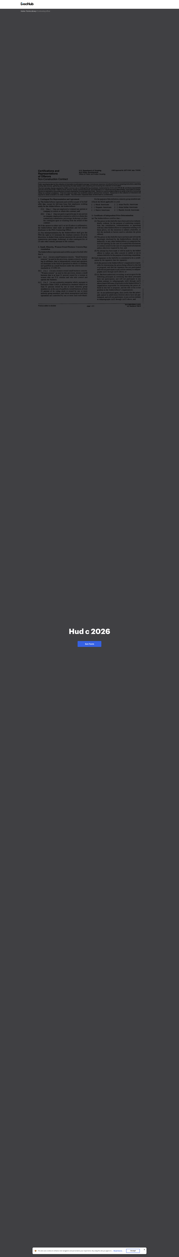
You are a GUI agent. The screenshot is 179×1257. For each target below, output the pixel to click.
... (117, 1251)
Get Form (89, 644)
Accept (133, 1251)
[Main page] (27, 4)
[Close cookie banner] (144, 1250)
